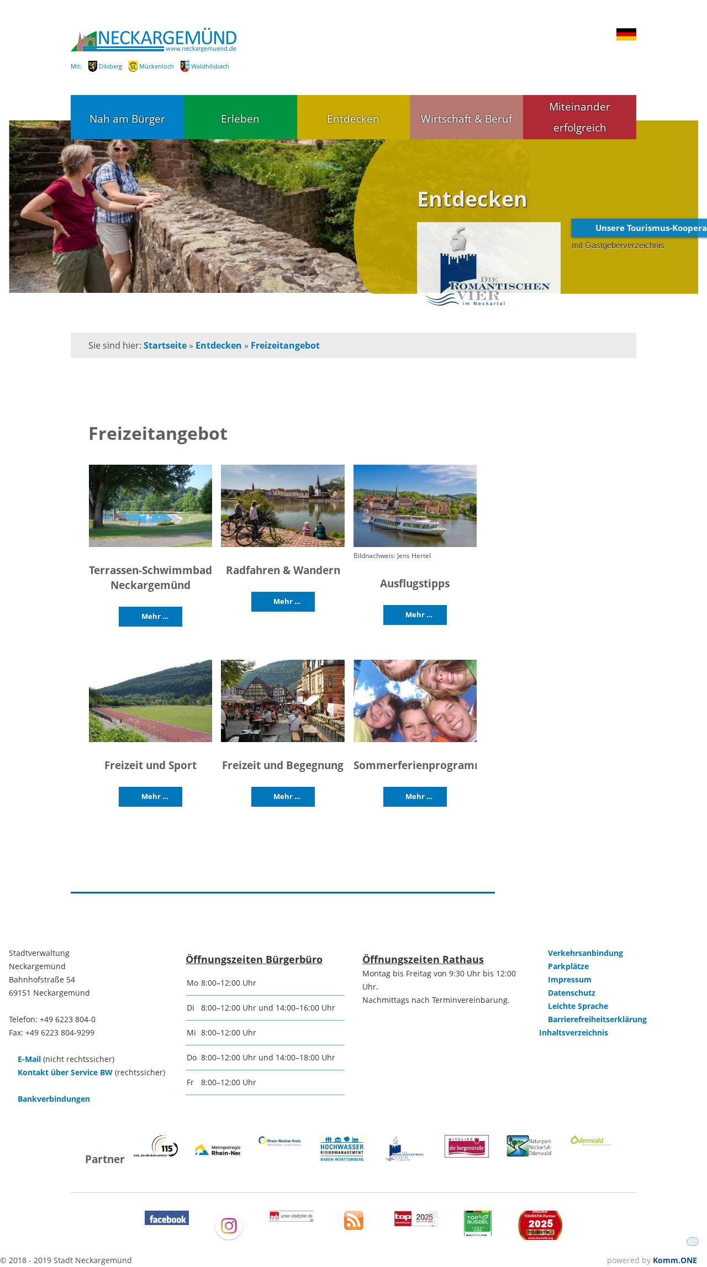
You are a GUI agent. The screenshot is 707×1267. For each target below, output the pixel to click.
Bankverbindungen (54, 1098)
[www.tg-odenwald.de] (591, 1143)
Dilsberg (110, 66)
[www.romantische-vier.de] (404, 1159)
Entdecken (353, 118)
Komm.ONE (675, 1260)
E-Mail (29, 1059)
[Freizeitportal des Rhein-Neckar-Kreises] (280, 1144)
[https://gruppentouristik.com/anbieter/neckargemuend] (415, 1223)
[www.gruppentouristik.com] (540, 1237)
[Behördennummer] (156, 1153)
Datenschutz (571, 992)
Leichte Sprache (578, 1006)
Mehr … (154, 616)
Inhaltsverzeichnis (573, 1032)
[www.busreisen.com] (478, 1233)
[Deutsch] (626, 37)
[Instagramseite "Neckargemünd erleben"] (229, 1238)
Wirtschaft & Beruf (466, 118)
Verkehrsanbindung (585, 953)
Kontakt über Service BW (65, 1072)
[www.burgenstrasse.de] (467, 1154)
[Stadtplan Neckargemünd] (291, 1218)
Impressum (570, 979)
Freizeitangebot (285, 345)
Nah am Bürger (127, 118)
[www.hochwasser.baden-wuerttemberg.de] (342, 1159)
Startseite (165, 345)
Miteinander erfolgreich (579, 117)
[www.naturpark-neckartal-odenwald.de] (528, 1153)
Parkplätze (568, 966)
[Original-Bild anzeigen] (150, 507)
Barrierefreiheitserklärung (597, 1019)
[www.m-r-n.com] (218, 1161)
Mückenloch (156, 66)
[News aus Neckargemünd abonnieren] (353, 1227)
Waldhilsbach (210, 66)
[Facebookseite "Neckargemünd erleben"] (167, 1222)
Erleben (240, 118)
